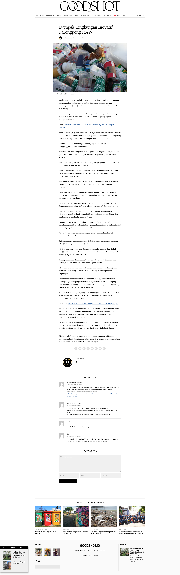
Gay (68, 434)
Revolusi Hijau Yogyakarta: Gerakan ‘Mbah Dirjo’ (75, 532)
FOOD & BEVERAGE (47, 15)
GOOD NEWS (96, 15)
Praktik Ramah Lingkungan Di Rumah (45, 532)
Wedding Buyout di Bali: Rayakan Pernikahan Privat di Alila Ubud (19, 554)
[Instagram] (137, 15)
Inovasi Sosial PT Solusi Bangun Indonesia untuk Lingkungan (93, 303)
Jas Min (65, 94)
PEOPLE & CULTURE (71, 15)
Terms (96, 555)
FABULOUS (85, 15)
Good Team (79, 359)
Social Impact (75, 22)
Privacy (84, 555)
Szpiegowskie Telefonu (74, 382)
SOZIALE (107, 15)
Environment (64, 22)
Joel (68, 422)
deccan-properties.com (74, 403)
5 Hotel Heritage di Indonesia (19, 562)
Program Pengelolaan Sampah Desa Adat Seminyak (103, 532)
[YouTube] (140, 15)
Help (90, 555)
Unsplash (72, 94)
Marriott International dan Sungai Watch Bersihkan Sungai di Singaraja (131, 532)
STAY (59, 15)
